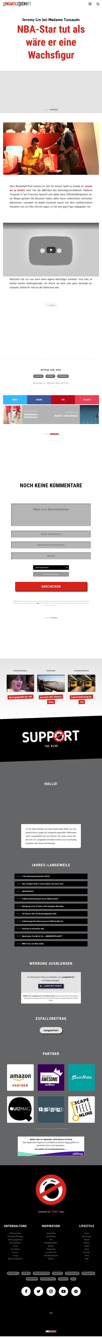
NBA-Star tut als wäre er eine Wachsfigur (51, 42)
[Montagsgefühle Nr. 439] (20, 687)
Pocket (87, 399)
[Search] (98, 4)
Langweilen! (51, 1030)
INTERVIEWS (50, 670)
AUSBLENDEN (53, 109)
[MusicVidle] (81, 1077)
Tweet (15, 399)
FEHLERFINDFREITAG (81, 670)
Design (51, 1246)
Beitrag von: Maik (51, 370)
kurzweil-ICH (51, 1252)
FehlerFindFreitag (15, 1236)
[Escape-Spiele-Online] (81, 1109)
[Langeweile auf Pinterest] (76, 1291)
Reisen (87, 1242)
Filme (15, 1246)
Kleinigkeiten (15, 1242)
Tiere (87, 1255)
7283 (54, 1211)
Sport (50, 376)
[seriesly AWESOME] (51, 1077)
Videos (51, 1258)
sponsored (88, 1273)
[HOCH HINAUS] (51, 1312)
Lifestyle (86, 1226)
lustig (38, 376)
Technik (86, 1252)
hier (38, 603)
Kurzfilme (15, 1249)
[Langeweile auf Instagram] (51, 1291)
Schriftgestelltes (51, 1255)
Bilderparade (15, 1233)
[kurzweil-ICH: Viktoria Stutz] (51, 690)
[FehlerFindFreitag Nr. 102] (81, 690)
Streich (63, 376)
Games (15, 1252)
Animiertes (51, 1233)
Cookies (63, 1279)
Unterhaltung (15, 1226)
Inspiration (51, 1226)
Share (39, 399)
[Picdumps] (51, 1109)
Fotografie (50, 1249)
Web (86, 1258)
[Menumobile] (90, 4)
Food (87, 1233)
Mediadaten (72, 1273)
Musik (86, 1239)
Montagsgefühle (15, 1239)
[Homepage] (19, 4)
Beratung (32, 1279)
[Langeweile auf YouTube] (63, 1291)
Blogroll (13, 1273)
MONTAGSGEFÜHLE (20, 670)
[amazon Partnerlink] (20, 1077)
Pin (63, 399)
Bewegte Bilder (51, 1242)
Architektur (51, 1236)
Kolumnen (86, 1236)
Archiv (26, 1273)
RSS (73, 1279)
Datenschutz (48, 1279)
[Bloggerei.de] (51, 1331)
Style (87, 1249)
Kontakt (57, 1273)
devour (52, 305)
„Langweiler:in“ (68, 977)
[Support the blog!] (51, 738)
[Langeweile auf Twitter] (38, 1291)
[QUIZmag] (20, 1109)
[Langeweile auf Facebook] (26, 1291)
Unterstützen (41, 1273)
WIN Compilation (15, 1258)
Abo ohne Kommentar (51, 574)
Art (51, 1239)
